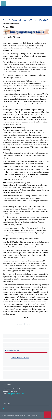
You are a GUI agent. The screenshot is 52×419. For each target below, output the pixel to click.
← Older (20, 324)
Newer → (30, 324)
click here (6, 37)
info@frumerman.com (16, 394)
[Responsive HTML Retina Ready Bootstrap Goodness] (26, 11)
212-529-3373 (13, 391)
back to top (47, 414)
